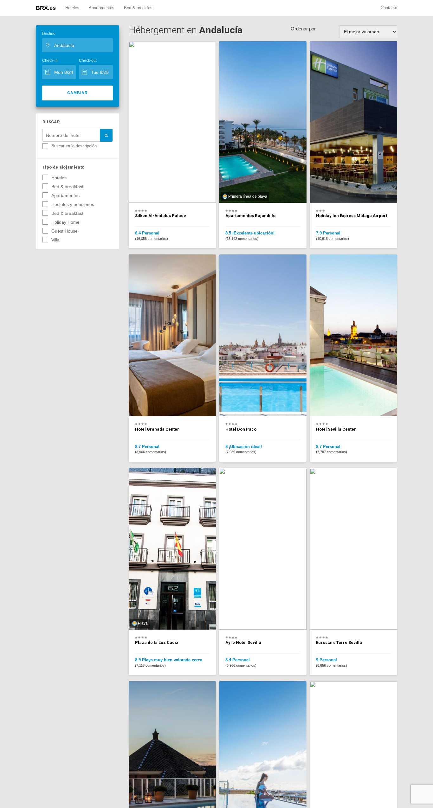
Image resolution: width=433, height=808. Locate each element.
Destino (48, 33)
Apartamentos (101, 7)
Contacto (389, 7)
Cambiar (77, 93)
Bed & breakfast (139, 7)
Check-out (88, 60)
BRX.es (46, 8)
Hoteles (72, 7)
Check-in (50, 60)
